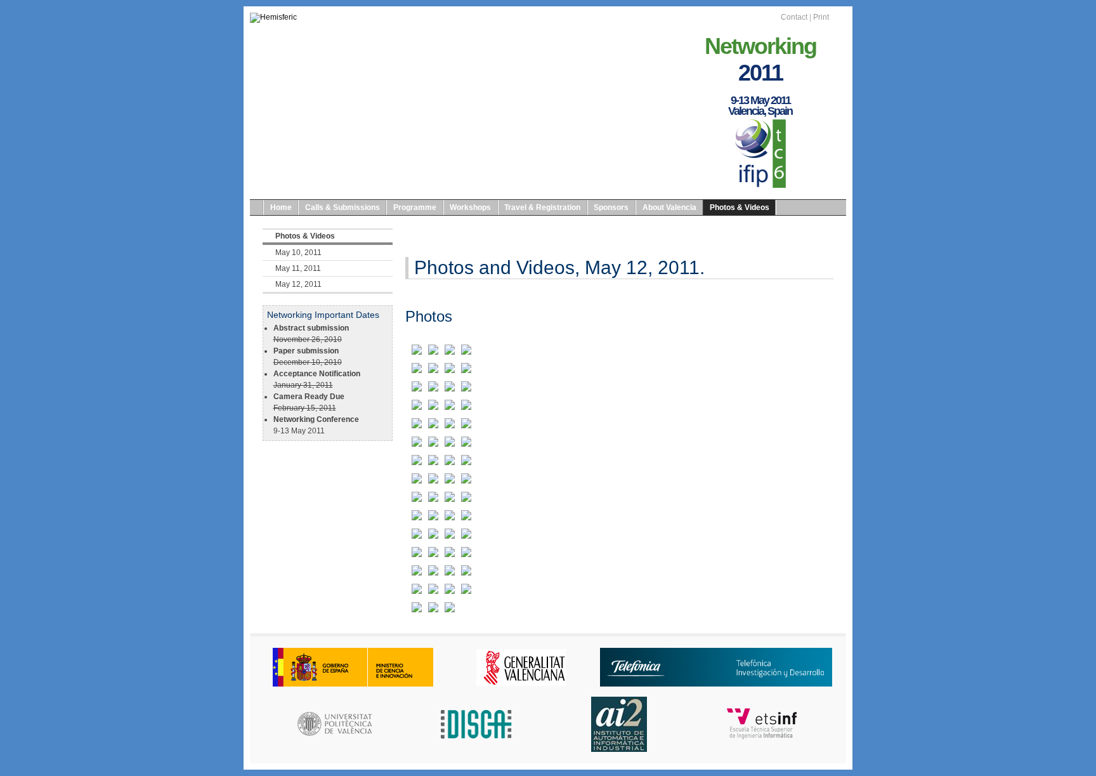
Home (281, 207)
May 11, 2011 (298, 268)
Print (821, 17)
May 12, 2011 (298, 284)
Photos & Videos (739, 207)
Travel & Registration (542, 207)
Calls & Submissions (342, 207)
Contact (794, 17)
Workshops (470, 207)
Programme (414, 207)
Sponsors (611, 207)
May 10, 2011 (298, 252)
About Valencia (669, 207)
